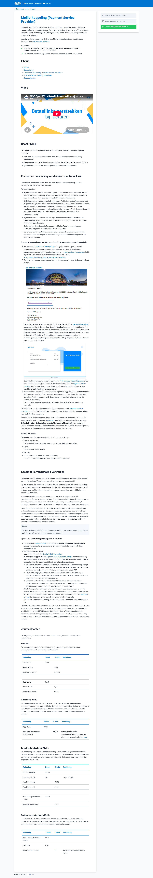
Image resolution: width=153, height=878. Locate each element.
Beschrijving (28, 70)
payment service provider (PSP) (58, 557)
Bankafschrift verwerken (52, 554)
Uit (33, 875)
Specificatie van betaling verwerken (38, 75)
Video (26, 67)
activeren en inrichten (41, 42)
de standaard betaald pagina (72, 381)
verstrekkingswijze (80, 324)
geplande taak (40, 543)
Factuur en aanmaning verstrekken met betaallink (43, 73)
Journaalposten (30, 78)
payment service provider (75, 252)
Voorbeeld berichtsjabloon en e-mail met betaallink (46, 257)
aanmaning (49, 247)
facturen (39, 247)
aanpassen (50, 420)
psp (85, 737)
